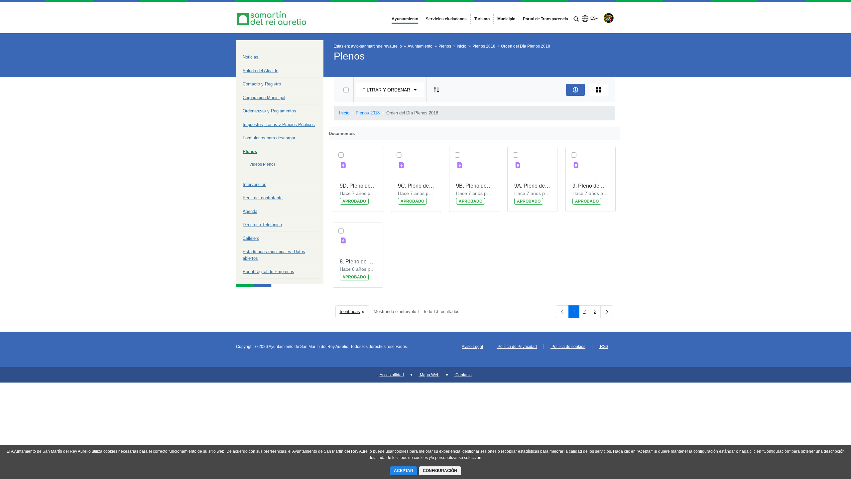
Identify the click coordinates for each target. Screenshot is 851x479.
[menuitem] (405, 19)
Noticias (250, 57)
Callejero (251, 238)
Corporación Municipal (264, 97)
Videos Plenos (262, 164)
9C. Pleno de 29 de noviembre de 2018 (416, 186)
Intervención (254, 184)
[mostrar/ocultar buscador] (576, 19)
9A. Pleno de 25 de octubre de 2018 (532, 186)
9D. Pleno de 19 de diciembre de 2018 (358, 186)
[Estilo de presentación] (598, 90)
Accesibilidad (392, 375)
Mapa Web (429, 375)
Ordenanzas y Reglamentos (269, 110)
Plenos (250, 151)
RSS (603, 346)
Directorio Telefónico (262, 224)
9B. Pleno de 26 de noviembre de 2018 (474, 186)
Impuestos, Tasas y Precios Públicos (279, 124)
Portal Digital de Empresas (268, 271)
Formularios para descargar (269, 137)
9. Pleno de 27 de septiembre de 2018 (590, 186)
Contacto (463, 375)
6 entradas (354, 313)
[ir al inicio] (824, 439)
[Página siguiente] (606, 311)
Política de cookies (567, 346)
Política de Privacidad (517, 346)
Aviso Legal (472, 346)
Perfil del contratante (263, 197)
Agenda (250, 211)
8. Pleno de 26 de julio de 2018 (358, 261)
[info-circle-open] (575, 90)
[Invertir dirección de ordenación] (436, 89)
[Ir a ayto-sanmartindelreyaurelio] (272, 17)
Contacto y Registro (262, 83)
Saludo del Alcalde (260, 70)
